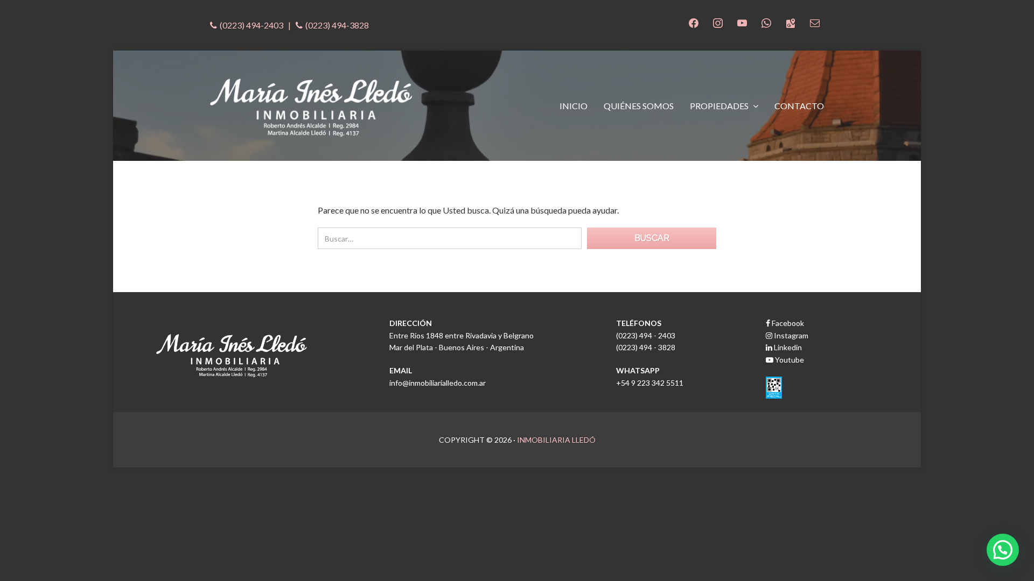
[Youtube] (742, 22)
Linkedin (787, 347)
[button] (1003, 550)
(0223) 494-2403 (251, 25)
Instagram (790, 335)
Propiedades (720, 106)
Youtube (788, 359)
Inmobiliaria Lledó (556, 439)
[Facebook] (693, 22)
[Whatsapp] (766, 22)
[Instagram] (718, 22)
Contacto (799, 106)
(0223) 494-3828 (337, 25)
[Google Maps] (790, 22)
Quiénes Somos (639, 106)
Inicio (574, 106)
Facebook (787, 323)
